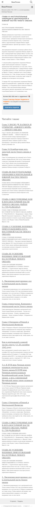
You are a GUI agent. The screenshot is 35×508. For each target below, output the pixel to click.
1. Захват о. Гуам (27, 506)
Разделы (20, 501)
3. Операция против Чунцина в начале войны (14, 506)
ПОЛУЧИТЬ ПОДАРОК (12, 107)
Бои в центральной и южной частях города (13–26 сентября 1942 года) (16, 344)
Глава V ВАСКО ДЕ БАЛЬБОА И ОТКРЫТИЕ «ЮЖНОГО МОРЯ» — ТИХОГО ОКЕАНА (17, 127)
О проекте (13, 501)
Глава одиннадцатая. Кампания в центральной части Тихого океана (17, 305)
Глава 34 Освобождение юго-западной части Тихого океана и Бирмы (16, 152)
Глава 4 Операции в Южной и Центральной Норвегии (15, 323)
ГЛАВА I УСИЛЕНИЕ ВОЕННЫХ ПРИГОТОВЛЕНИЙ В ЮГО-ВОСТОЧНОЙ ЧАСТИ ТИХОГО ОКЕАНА (17, 230)
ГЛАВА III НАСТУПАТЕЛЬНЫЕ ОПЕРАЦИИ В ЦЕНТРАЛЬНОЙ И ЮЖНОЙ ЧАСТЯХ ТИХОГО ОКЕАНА (17, 176)
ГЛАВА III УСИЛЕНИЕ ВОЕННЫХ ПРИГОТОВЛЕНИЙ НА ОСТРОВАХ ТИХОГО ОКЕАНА (16, 257)
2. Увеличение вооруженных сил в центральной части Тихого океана (17, 283)
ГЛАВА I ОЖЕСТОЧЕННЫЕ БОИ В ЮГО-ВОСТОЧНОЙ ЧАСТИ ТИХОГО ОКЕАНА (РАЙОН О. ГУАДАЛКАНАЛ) (17, 203)
